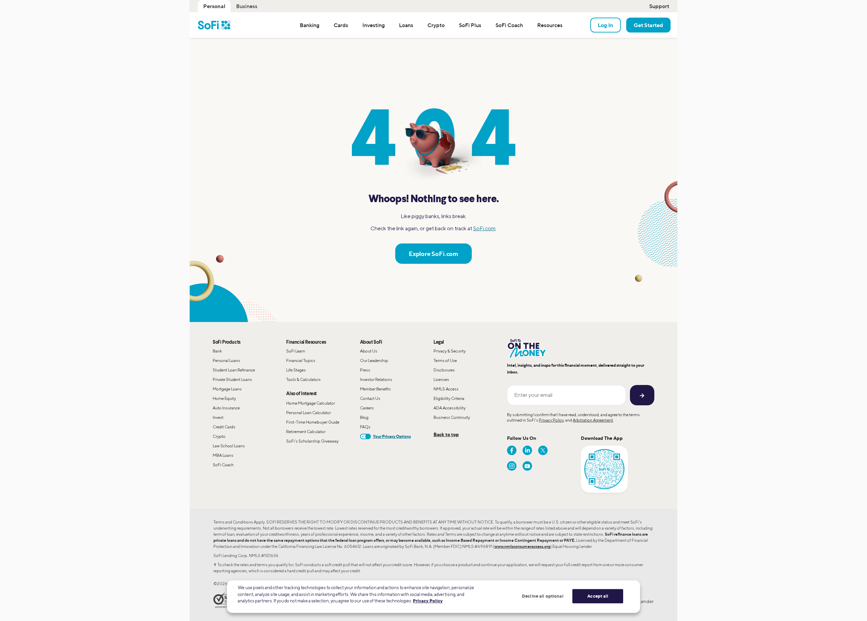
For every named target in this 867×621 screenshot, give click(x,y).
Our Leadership (374, 360)
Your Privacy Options (392, 436)
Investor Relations (376, 379)
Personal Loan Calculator (308, 412)
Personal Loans (226, 360)
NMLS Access (446, 388)
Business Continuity (452, 417)
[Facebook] (511, 450)
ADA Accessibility (450, 407)
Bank (217, 351)
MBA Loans (223, 455)
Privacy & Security (450, 351)
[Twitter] (543, 450)
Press (365, 369)
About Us (368, 351)
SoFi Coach (223, 464)
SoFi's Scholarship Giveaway (312, 441)
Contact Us (370, 398)
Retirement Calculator (305, 431)
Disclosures (444, 369)
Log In (605, 25)
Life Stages (296, 369)
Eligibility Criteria (449, 398)
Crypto (219, 436)
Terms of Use (445, 360)
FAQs (365, 426)
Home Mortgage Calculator (310, 403)
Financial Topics (300, 360)
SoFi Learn (295, 351)
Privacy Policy (551, 420)
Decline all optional (543, 596)
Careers (367, 407)
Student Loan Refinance (234, 369)
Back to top (446, 434)
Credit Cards (224, 426)
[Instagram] (511, 466)
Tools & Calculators (303, 379)
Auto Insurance (226, 407)
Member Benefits (375, 388)
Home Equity (224, 398)
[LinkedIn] (527, 450)
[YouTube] (527, 466)
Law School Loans (229, 445)
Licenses (441, 379)
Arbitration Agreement (593, 420)
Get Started (648, 25)
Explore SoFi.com (433, 253)
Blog (364, 417)
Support (659, 6)
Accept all (597, 596)
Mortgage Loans (227, 388)
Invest (218, 417)
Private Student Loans (232, 379)
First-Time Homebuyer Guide (312, 422)
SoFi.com (484, 228)
